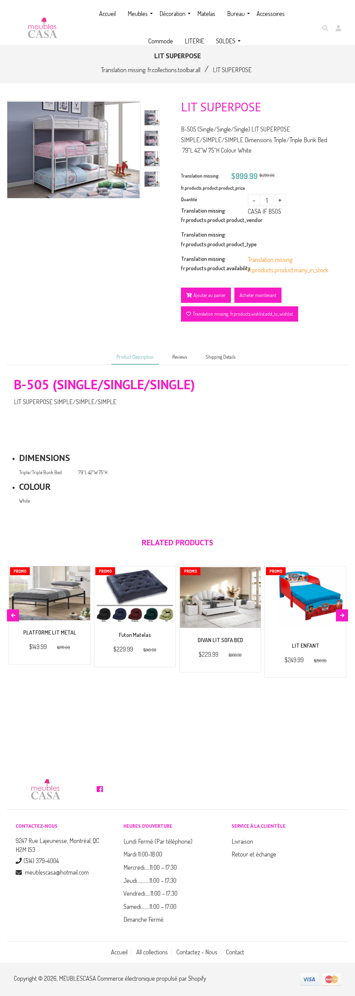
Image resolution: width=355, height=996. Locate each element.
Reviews (179, 357)
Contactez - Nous (196, 952)
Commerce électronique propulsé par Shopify (151, 978)
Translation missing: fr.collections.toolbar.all (150, 70)
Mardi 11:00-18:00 (142, 854)
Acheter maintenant (258, 295)
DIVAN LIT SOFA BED (220, 640)
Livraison (242, 841)
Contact (235, 952)
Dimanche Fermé (143, 919)
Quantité (189, 199)
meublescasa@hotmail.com (57, 872)
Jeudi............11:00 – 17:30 (149, 880)
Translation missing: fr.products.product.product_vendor (214, 215)
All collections (152, 952)
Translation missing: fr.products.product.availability (214, 263)
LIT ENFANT (305, 645)
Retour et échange (254, 854)
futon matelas (135, 634)
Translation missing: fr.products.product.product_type (214, 239)
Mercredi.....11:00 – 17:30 (150, 867)
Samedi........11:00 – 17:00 (149, 906)
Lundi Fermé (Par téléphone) (157, 841)
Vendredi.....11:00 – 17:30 (150, 893)
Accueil (119, 952)
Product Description (135, 357)
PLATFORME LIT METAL (49, 632)
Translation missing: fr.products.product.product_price (206, 182)
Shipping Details (220, 357)
